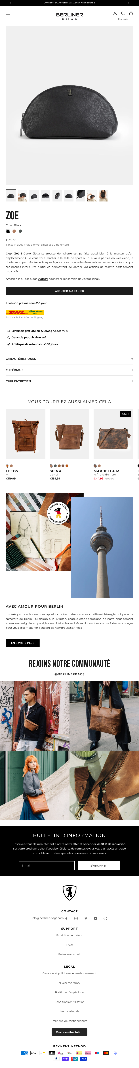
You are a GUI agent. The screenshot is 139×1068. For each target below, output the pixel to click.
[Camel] (11, 465)
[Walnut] (59, 465)
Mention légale (69, 1011)
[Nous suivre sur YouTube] (96, 918)
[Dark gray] (55, 465)
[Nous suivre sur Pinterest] (86, 918)
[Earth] (63, 465)
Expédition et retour (69, 935)
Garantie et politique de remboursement (69, 973)
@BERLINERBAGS (69, 674)
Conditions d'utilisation (69, 1002)
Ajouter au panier (69, 291)
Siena (56, 471)
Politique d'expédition (69, 992)
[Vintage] (7, 465)
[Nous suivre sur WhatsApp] (105, 918)
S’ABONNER (98, 865)
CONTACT (69, 911)
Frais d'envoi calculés (37, 244)
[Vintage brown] (67, 465)
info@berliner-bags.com (48, 918)
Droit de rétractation (69, 1032)
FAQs (69, 944)
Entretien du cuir (69, 954)
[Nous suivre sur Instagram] (76, 918)
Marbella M (106, 471)
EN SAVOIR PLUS (23, 643)
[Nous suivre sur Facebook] (66, 918)
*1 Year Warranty (69, 983)
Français (123, 19)
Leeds (12, 471)
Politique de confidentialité (69, 1021)
